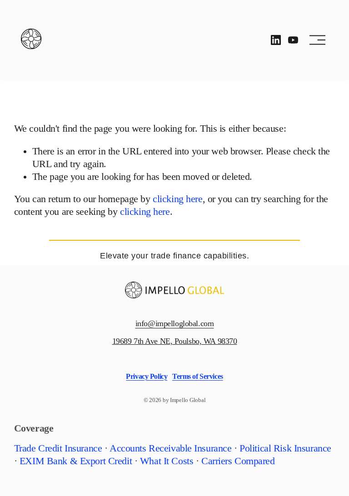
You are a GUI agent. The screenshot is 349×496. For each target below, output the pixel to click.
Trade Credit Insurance (58, 448)
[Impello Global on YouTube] (293, 40)
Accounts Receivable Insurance (171, 448)
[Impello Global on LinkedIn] (276, 40)
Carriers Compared (238, 461)
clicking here (177, 198)
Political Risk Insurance (285, 448)
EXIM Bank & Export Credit (76, 461)
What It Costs (166, 461)
